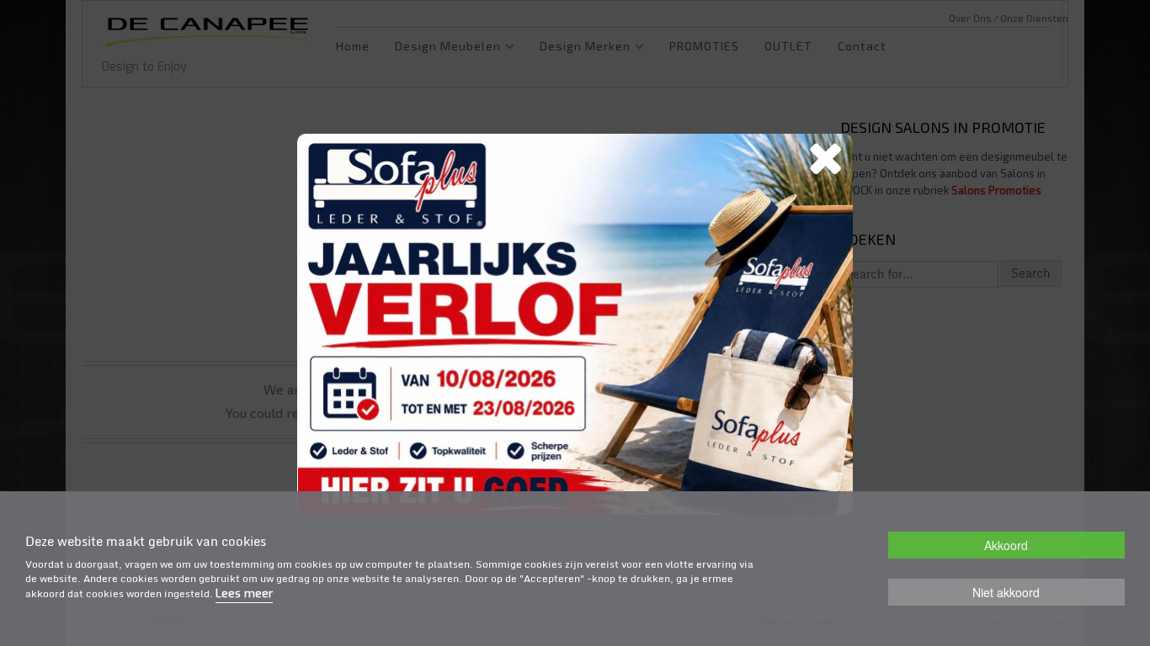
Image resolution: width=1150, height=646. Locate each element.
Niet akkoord (1006, 592)
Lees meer (244, 594)
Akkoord (1006, 545)
